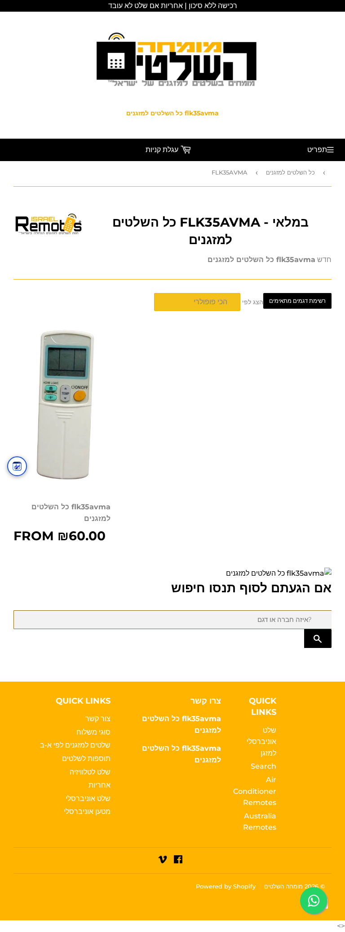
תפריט (317, 149)
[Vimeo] (162, 860)
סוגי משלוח (93, 732)
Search (263, 766)
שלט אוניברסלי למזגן (261, 741)
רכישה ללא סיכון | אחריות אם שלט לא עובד (172, 5)
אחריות (99, 785)
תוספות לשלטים (86, 758)
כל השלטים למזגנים (290, 172)
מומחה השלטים (283, 886)
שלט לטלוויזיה (90, 772)
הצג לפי (252, 302)
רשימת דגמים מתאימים (297, 301)
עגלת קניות (163, 149)
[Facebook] (178, 860)
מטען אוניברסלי (87, 811)
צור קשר (98, 718)
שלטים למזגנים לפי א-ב (75, 745)
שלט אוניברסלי (88, 798)
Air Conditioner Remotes (254, 791)
